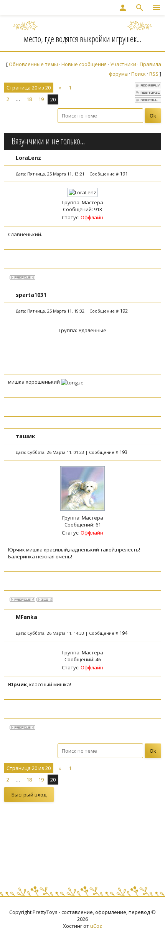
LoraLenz (28, 157)
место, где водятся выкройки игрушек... (82, 39)
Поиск (138, 73)
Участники (123, 64)
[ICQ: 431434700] (44, 600)
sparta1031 (31, 294)
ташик (25, 436)
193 (123, 452)
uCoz (96, 925)
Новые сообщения (84, 64)
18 (29, 99)
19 (41, 99)
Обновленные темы (33, 64)
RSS (153, 73)
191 (124, 173)
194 (123, 632)
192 (124, 310)
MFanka (26, 617)
